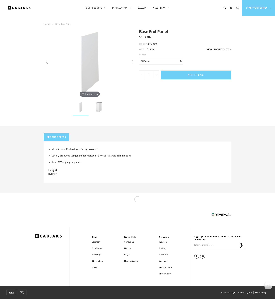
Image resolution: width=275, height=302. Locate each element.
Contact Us (129, 242)
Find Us (127, 248)
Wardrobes (97, 248)
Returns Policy (165, 267)
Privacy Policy (165, 273)
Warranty (163, 261)
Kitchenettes (97, 261)
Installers (163, 242)
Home (47, 23)
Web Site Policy (260, 292)
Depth (142, 54)
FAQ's (127, 254)
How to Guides (131, 261)
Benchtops (96, 254)
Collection (163, 254)
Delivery (162, 248)
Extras (94, 267)
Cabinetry (96, 242)
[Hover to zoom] (90, 63)
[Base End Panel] (81, 107)
